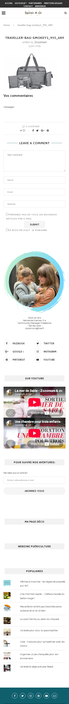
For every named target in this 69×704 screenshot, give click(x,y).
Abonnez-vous (34, 491)
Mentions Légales (53, 3)
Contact (28, 6)
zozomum (40, 42)
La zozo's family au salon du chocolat (39, 619)
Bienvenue (40, 6)
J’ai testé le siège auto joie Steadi (36, 666)
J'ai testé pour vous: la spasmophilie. (39, 630)
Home (7, 25)
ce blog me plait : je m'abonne (27, 230)
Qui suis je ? (21, 3)
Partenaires (35, 3)
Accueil (9, 3)
